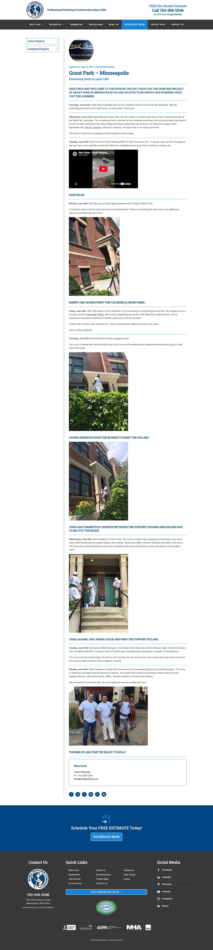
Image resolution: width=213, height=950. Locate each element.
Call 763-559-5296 (168, 10)
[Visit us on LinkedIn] (158, 877)
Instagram (167, 898)
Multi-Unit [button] (35, 24)
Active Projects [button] (36, 41)
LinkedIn (166, 877)
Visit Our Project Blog (105, 892)
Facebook (167, 870)
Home (127, 879)
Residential (74, 874)
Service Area (96, 24)
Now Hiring (129, 874)
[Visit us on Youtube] (158, 891)
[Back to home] (35, 9)
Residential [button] (55, 24)
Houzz (165, 906)
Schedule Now (135, 24)
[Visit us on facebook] (158, 870)
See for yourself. (93, 127)
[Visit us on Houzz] (158, 906)
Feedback (129, 870)
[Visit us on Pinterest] (158, 884)
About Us (114, 24)
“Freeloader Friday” (94, 314)
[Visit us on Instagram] (158, 898)
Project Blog (158, 24)
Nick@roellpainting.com (86, 779)
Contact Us (177, 24)
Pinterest (166, 884)
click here (161, 14)
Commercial (76, 24)
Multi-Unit (74, 870)
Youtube (166, 891)
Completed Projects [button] (38, 48)
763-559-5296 (85, 775)
